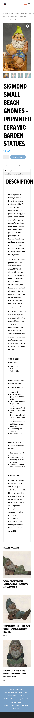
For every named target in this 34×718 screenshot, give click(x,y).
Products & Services (11, 692)
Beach (25, 13)
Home (5, 13)
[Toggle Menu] (25, 4)
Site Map (21, 696)
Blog (25, 692)
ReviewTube (27, 715)
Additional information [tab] (14, 174)
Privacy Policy (12, 696)
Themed (19, 13)
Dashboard (24, 705)
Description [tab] (9, 171)
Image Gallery (15, 705)
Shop (20, 692)
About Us (19, 689)
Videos (6, 705)
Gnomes (12, 13)
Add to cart (18, 156)
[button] (27, 26)
